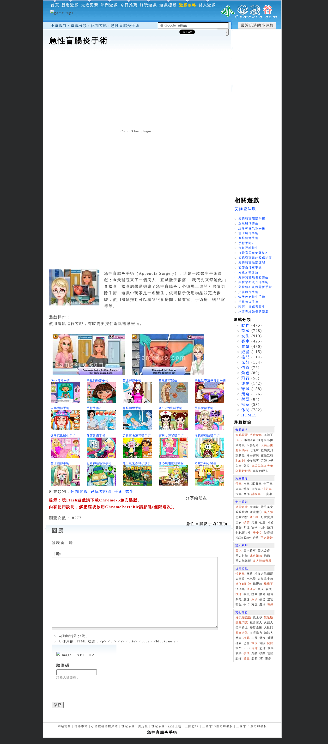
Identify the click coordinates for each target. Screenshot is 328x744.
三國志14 (192, 726)
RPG (246, 648)
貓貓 (267, 555)
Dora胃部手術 (60, 380)
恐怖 (239, 658)
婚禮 (256, 537)
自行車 (256, 489)
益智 (245, 331)
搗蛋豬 (257, 583)
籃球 (263, 648)
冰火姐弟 (256, 555)
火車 (239, 489)
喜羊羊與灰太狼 (262, 466)
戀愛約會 (242, 517)
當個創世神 (243, 583)
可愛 (270, 522)
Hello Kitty (243, 537)
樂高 (262, 594)
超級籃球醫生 (168, 380)
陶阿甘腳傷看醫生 (251, 306)
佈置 (245, 368)
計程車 (256, 494)
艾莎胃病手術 (96, 435)
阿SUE (254, 517)
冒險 (245, 346)
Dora (239, 440)
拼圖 (254, 594)
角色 (245, 373)
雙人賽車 (249, 550)
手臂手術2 (94, 408)
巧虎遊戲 (256, 435)
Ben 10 (240, 460)
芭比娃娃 (267, 537)
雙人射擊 (242, 555)
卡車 (239, 494)
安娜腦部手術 (60, 408)
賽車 (245, 341)
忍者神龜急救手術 (99, 463)
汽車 (246, 483)
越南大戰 (242, 632)
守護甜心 (256, 512)
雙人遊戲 (207, 5)
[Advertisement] (137, 61)
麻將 (250, 573)
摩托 (246, 494)
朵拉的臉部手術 (98, 380)
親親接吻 (242, 512)
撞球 (239, 594)
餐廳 (239, 527)
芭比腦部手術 (60, 463)
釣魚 (239, 599)
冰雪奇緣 (242, 507)
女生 (245, 336)
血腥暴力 (256, 632)
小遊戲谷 (58, 26)
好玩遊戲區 (101, 491)
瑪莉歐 (240, 455)
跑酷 (254, 653)
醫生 (129, 491)
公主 (262, 522)
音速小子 (267, 460)
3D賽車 (256, 483)
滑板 (246, 489)
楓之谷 (257, 617)
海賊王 (268, 435)
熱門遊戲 (109, 5)
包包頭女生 (243, 532)
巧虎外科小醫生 (206, 463)
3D (261, 658)
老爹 (254, 658)
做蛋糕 (268, 532)
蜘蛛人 (268, 632)
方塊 (254, 604)
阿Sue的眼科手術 (170, 408)
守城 (245, 389)
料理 (246, 527)
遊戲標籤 (168, 5)
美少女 (257, 532)
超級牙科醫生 (248, 248)
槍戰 (246, 638)
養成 (269, 589)
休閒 (245, 410)
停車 (239, 483)
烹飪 (245, 362)
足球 (255, 648)
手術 (118, 491)
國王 (246, 658)
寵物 (254, 527)
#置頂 (207, 524)
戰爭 (239, 653)
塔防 (270, 653)
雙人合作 (264, 550)
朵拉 (246, 466)
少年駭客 (253, 460)
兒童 (239, 466)
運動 (245, 383)
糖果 (270, 604)
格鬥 (245, 357)
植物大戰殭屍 (264, 573)
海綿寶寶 (242, 435)
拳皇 (239, 638)
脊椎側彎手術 (132, 408)
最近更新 (89, 5)
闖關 (270, 643)
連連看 (251, 589)
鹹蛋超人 (256, 622)
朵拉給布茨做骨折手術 (210, 380)
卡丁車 (268, 483)
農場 (262, 604)
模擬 (262, 653)
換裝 (246, 522)
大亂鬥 (268, 627)
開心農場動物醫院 (171, 463)
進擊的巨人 (260, 471)
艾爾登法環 (245, 209)
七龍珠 (254, 450)
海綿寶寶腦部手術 (207, 435)
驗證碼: (63, 665)
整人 (261, 589)
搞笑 (262, 599)
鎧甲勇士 (242, 627)
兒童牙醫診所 (248, 272)
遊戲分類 (79, 26)
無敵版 (268, 617)
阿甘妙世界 (243, 471)
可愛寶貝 (267, 517)
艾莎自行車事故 (250, 267)
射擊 (245, 399)
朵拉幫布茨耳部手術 (137, 435)
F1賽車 (267, 494)
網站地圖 (64, 726)
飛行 (245, 378)
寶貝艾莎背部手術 (171, 435)
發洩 (262, 638)
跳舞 (270, 527)
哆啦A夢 (250, 440)
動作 (245, 325)
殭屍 (239, 643)
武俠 (254, 643)
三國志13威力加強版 (217, 726)
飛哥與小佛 (265, 440)
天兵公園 (267, 445)
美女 (239, 522)
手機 (246, 653)
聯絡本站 (81, 726)
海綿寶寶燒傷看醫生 (253, 277)
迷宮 (270, 599)
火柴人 (268, 622)
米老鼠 (240, 445)
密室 (245, 404)
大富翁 (240, 578)
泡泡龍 (251, 578)
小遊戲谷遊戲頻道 (104, 726)
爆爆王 (268, 583)
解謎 (246, 599)
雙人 (239, 550)
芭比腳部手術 (132, 380)
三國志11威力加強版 (251, 726)
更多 (268, 658)
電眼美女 (267, 507)
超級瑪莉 (242, 450)
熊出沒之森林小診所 (137, 463)
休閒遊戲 (99, 26)
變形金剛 (256, 627)
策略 (245, 394)
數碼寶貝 (267, 450)
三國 (254, 638)
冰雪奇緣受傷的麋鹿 (253, 311)
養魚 (246, 594)
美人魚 (268, 512)
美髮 (254, 522)
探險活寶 (267, 455)
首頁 (55, 5)
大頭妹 (254, 507)
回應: (57, 554)
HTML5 (249, 415)
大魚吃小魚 (265, 578)
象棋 (254, 599)
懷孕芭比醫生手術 (63, 435)
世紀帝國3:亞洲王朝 (167, 726)
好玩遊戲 (148, 5)
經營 (245, 352)
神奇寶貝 (253, 455)
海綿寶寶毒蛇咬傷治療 (255, 257)
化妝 (262, 527)
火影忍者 (253, 445)
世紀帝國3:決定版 (134, 726)
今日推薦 (129, 5)
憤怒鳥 (240, 573)
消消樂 (240, 589)
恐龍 (246, 643)
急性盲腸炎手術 (125, 26)
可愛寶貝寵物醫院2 (252, 253)
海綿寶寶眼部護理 (251, 262)
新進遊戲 (70, 5)
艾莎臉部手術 (204, 408)
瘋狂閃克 (242, 622)
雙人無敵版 (243, 560)
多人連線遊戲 (262, 560)
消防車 (267, 489)
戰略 (270, 648)
